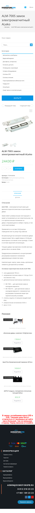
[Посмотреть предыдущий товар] (3, 105)
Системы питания (8, 77)
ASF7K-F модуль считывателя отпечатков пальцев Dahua (17, 392)
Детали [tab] (17, 197)
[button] (30, 110)
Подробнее (17, 343)
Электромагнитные (7, 180)
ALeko (8, 182)
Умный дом (6, 87)
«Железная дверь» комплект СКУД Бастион (17, 333)
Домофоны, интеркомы (10, 61)
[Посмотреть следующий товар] (32, 105)
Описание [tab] (17, 193)
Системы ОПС (7, 74)
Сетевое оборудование (9, 71)
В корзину (18, 168)
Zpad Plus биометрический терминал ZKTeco (17, 362)
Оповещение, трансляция (10, 68)
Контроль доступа (18, 178)
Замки (11, 178)
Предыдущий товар (10, 105)
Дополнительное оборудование (12, 386)
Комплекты (12, 328)
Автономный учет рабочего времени (12, 357)
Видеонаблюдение (8, 58)
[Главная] (2, 27)
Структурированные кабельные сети (13, 80)
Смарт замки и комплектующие (12, 90)
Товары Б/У (6, 84)
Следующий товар (25, 105)
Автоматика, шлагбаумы (10, 55)
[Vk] (26, 497)
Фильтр (17, 98)
